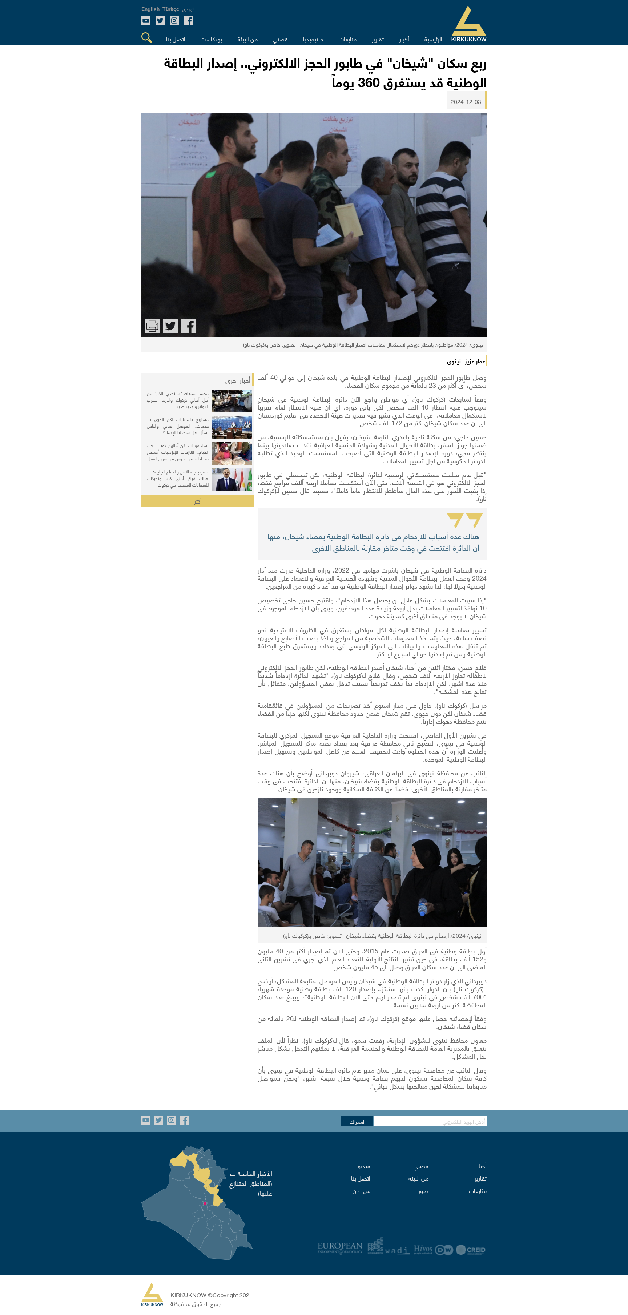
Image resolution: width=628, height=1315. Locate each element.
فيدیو (364, 1165)
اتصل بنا (360, 1177)
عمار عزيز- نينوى (466, 360)
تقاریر (481, 1177)
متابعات (478, 1190)
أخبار (482, 1165)
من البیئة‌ (418, 1177)
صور (423, 1190)
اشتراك (357, 1121)
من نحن (361, 1190)
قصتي (421, 1165)
